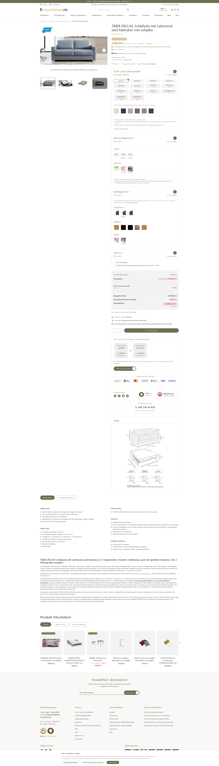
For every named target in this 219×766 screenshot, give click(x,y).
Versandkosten (56, 4)
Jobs (76, 732)
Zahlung (44, 4)
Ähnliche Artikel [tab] (60, 624)
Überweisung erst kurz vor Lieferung (157, 715)
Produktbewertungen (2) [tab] (66, 497)
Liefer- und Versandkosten (84, 712)
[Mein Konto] (172, 10)
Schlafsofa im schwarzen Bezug (141, 573)
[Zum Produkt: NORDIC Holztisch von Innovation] (97, 643)
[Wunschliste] (175, 10)
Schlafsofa (51, 21)
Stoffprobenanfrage (82, 719)
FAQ (76, 729)
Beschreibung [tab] (47, 497)
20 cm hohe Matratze (119, 39)
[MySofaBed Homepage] (54, 9)
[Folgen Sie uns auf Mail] (127, 396)
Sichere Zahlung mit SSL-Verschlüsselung (158, 722)
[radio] (121, 80)
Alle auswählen (113, 762)
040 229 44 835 (146, 407)
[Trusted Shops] (51, 731)
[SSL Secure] (43, 731)
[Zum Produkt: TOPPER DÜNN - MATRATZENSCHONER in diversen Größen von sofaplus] (74, 643)
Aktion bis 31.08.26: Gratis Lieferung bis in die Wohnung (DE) (110, 4)
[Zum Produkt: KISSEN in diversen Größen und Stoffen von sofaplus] (144, 643)
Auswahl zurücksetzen (121, 129)
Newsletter (79, 739)
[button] (145, 34)
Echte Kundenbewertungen (153, 712)
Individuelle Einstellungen (70, 762)
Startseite (43, 21)
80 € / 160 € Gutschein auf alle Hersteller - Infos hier (108, 1)
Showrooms (114, 715)
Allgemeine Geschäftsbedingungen (122, 722)
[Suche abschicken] (128, 10)
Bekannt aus (79, 735)
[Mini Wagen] (178, 10)
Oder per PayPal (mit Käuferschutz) (156, 719)
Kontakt (112, 712)
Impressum (113, 729)
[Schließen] (131, 1)
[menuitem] (44, 15)
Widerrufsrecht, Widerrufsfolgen (121, 725)
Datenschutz (114, 719)
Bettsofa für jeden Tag (63, 21)
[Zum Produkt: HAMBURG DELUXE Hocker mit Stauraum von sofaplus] (51, 643)
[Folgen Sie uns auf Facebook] (119, 396)
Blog (111, 732)
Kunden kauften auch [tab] (79, 624)
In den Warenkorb (151, 330)
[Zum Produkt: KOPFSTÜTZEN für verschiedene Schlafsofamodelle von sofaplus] (167, 643)
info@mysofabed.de (53, 715)
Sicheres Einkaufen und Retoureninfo (88, 725)
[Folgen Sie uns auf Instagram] (115, 396)
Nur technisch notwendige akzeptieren (93, 762)
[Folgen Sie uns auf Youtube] (123, 396)
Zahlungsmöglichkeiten (83, 715)
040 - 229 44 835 (52, 712)
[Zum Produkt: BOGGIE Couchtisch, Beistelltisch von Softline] (121, 643)
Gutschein (78, 722)
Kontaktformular (45, 717)
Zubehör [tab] (45, 624)
